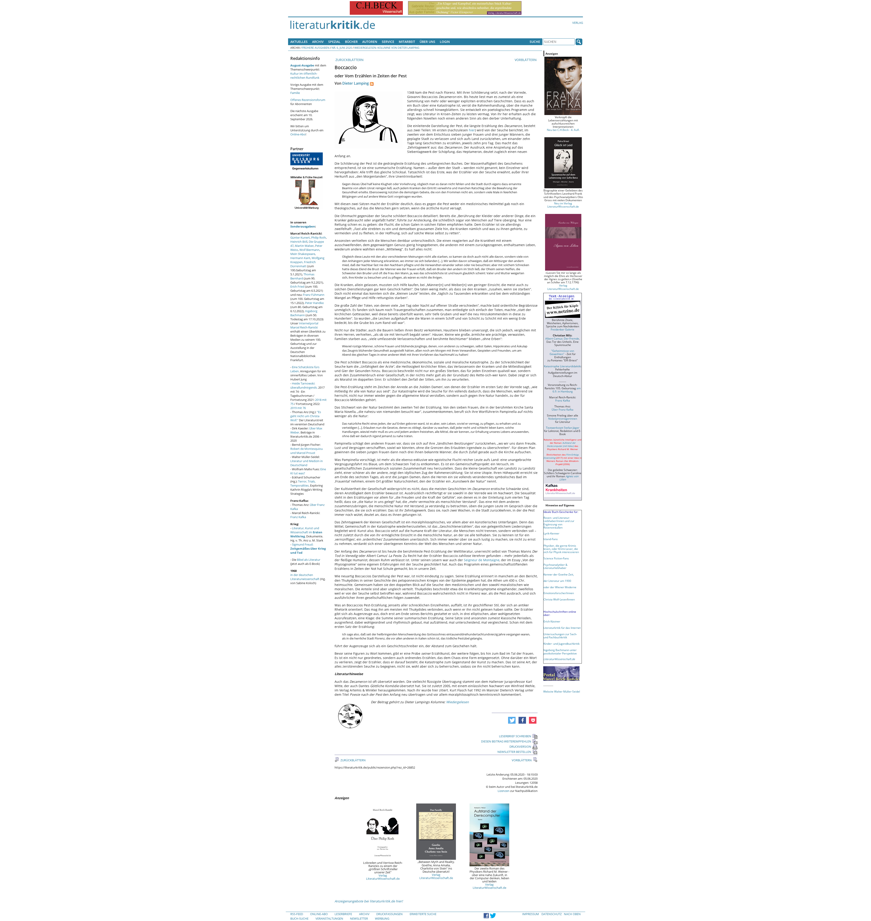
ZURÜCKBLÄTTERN (349, 60)
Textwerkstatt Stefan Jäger (562, 427)
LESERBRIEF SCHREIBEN (515, 736)
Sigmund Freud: (308, 548)
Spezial (334, 41)
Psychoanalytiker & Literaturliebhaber (555, 566)
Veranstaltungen (329, 918)
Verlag (577, 23)
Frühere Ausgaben (315, 47)
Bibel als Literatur (308, 560)
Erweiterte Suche (423, 914)
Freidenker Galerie (562, 329)
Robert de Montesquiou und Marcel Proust (306, 451)
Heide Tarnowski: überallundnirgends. (304, 385)
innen (571, 599)
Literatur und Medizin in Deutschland (306, 463)
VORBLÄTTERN (526, 60)
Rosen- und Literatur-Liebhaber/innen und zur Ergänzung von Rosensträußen (558, 522)
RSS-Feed (296, 914)
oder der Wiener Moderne (559, 587)
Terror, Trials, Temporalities (303, 483)
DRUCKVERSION (520, 747)
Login (445, 41)
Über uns (427, 41)
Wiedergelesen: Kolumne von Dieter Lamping (386, 47)
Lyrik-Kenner (551, 533)
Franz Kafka (298, 517)
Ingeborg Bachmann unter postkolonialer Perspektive (560, 651)
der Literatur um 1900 (557, 581)
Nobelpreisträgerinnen (562, 418)
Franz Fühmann (313, 295)
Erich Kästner (551, 621)
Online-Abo (298, 134)
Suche (535, 41)
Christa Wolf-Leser (555, 599)
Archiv (318, 41)
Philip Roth (318, 237)
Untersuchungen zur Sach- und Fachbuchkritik (560, 635)
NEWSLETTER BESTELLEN (514, 752)
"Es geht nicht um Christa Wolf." (305, 416)
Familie (295, 93)
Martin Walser (304, 246)
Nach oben (572, 914)
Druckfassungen (389, 914)
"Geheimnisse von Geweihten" (562, 352)
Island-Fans (550, 539)
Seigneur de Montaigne (481, 560)
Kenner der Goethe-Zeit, (558, 574)
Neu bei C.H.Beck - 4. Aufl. (563, 130)
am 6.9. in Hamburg (567, 389)
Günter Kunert (300, 237)
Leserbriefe (343, 914)
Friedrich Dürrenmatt (303, 264)
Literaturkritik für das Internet (562, 628)
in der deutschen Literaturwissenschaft (304, 577)
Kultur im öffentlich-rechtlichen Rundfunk (304, 75)
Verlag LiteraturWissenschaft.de (383, 877)
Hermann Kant (300, 258)
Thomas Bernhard (302, 276)
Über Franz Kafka (562, 409)
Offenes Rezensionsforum (307, 100)
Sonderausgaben (302, 226)
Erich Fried (297, 286)
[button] (512, 720)
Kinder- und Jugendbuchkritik (561, 643)
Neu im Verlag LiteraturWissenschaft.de (563, 204)
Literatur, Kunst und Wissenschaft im (306, 532)
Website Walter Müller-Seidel (561, 691)
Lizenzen (503, 791)
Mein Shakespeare (302, 254)
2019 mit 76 (298, 408)
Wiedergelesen (457, 702)
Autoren (369, 41)
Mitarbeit (407, 41)
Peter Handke (314, 303)
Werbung (382, 918)
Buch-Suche (299, 918)
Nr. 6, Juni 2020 (342, 47)
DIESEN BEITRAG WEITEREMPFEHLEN (506, 741)
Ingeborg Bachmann (303, 313)
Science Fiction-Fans (556, 558)
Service (388, 41)
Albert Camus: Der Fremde (562, 338)
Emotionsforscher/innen (558, 593)
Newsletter (359, 918)
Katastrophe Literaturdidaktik (562, 366)
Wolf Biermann (309, 250)
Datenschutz (551, 914)
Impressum (530, 914)
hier (472, 130)
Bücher (351, 41)
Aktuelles (299, 41)
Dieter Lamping (355, 83)
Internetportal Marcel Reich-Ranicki (304, 325)
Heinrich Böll (298, 242)
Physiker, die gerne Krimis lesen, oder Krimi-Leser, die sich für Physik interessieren (561, 549)
